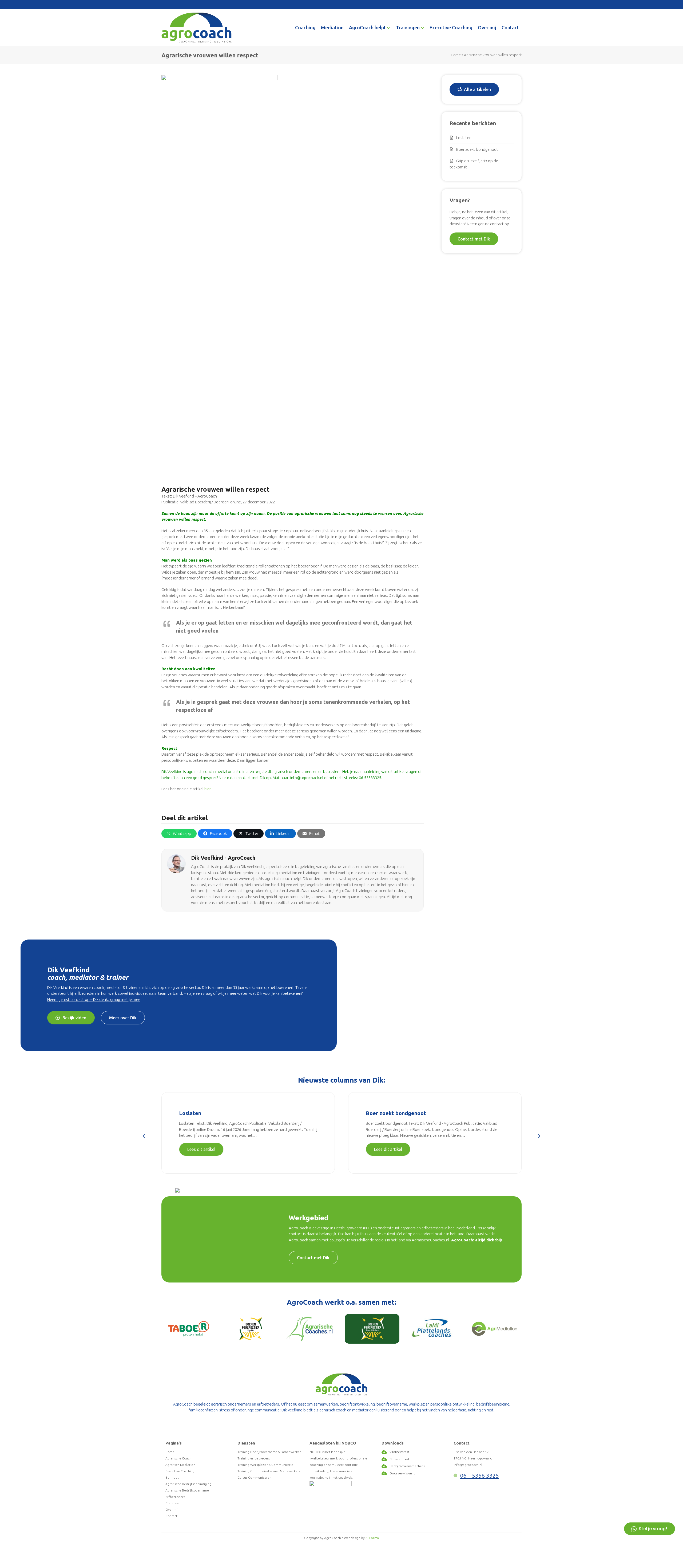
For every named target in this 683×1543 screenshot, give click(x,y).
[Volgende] (539, 1136)
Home (456, 55)
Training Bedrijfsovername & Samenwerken (269, 1452)
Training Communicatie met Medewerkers (268, 1471)
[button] (179, 833)
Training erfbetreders (253, 1458)
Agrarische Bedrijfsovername (187, 1490)
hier (207, 789)
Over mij (171, 1509)
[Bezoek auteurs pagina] (176, 863)
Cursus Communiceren (254, 1477)
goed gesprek (205, 777)
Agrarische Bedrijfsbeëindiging (188, 1484)
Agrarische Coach (178, 1458)
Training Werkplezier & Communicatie (265, 1464)
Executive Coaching (179, 1471)
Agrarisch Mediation (180, 1464)
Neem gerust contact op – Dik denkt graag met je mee (93, 999)
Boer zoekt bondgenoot (477, 149)
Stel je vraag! (653, 1529)
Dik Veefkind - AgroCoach (223, 858)
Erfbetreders (175, 1496)
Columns (171, 1503)
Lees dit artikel (201, 1149)
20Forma (372, 1538)
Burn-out (172, 1477)
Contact (171, 1516)
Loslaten (463, 137)
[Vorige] (144, 1136)
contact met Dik (251, 777)
